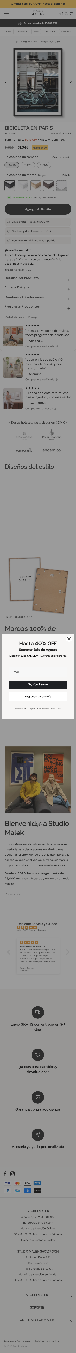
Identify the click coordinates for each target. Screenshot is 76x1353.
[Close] (69, 638)
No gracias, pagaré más (38, 696)
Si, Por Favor (38, 684)
